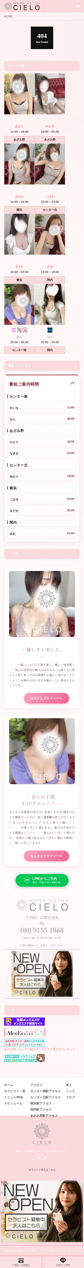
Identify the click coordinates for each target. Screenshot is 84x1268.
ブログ (70, 1097)
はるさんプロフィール (46, 698)
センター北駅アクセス (45, 1097)
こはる (50, 196)
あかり (19, 126)
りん (50, 336)
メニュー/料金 (13, 1097)
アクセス (36, 1085)
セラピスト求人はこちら (42, 1169)
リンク (70, 1091)
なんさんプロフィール (46, 856)
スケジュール (13, 1103)
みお (50, 266)
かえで (50, 126)
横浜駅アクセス (41, 1103)
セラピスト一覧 (14, 1091)
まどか (19, 266)
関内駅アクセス (41, 1109)
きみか (19, 196)
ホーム (8, 1085)
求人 (69, 1085)
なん (19, 336)
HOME (8, 16)
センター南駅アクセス (45, 1091)
